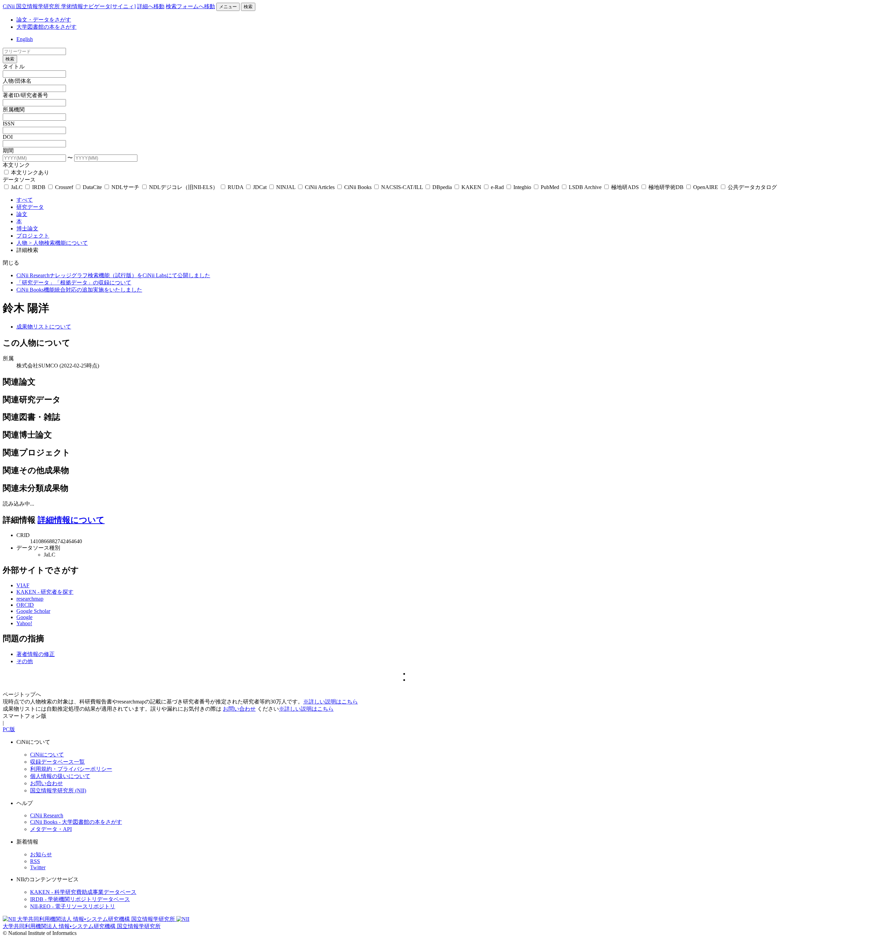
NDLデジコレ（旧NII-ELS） (183, 187)
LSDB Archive (585, 187)
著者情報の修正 (35, 654)
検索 (248, 6)
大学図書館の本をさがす (46, 27)
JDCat (260, 187)
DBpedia (442, 187)
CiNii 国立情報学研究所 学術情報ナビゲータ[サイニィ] (69, 6)
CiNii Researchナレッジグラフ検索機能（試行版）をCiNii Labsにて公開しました (113, 275)
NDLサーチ (125, 187)
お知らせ (41, 854)
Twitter (37, 867)
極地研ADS (625, 187)
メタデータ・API (51, 829)
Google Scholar (33, 611)
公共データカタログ (751, 187)
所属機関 (14, 109)
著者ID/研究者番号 (25, 95)
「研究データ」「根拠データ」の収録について (73, 282)
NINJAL (286, 187)
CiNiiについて (47, 754)
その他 (24, 661)
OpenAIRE (705, 187)
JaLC (17, 187)
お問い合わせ (239, 709)
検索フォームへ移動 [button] (190, 6)
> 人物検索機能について (58, 243)
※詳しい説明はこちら (330, 702)
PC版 (9, 729)
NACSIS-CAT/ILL (402, 187)
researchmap (29, 599)
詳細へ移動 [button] (150, 6)
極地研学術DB (666, 187)
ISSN (9, 123)
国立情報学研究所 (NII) (58, 790)
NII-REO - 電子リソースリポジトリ (72, 906)
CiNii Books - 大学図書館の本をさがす (76, 822)
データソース (19, 180)
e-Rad (497, 187)
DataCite (92, 187)
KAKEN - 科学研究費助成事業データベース (83, 892)
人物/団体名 (17, 81)
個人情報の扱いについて (60, 776)
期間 (8, 150)
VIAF (22, 585)
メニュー (228, 6)
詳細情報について (71, 519)
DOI (8, 137)
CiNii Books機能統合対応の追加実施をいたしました (79, 290)
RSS (35, 861)
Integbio (522, 187)
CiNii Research (46, 815)
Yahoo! (24, 623)
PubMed (550, 187)
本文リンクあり (29, 172)
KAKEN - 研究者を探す (44, 592)
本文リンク (16, 165)
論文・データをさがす (43, 20)
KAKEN (471, 187)
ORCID (25, 605)
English (24, 39)
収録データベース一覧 (57, 762)
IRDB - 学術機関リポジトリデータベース (80, 899)
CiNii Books (358, 187)
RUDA (235, 187)
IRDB (39, 187)
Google (24, 617)
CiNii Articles (320, 187)
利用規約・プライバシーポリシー (71, 769)
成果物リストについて (43, 327)
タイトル (14, 66)
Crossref (64, 187)
